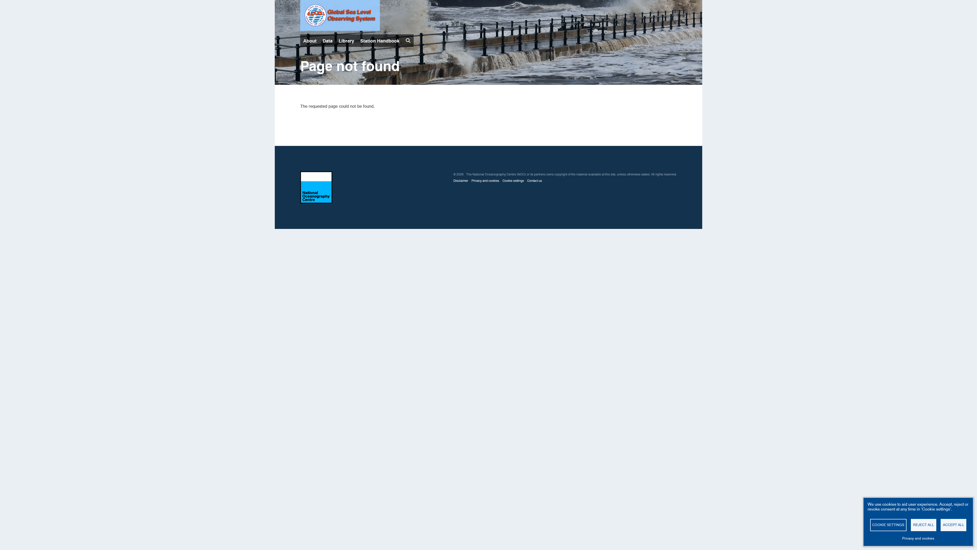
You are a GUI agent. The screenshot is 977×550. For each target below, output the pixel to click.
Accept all (953, 525)
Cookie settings (513, 181)
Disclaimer (460, 181)
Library (346, 41)
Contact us (534, 181)
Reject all (923, 525)
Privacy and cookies (485, 181)
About (310, 41)
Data (328, 41)
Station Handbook (379, 41)
